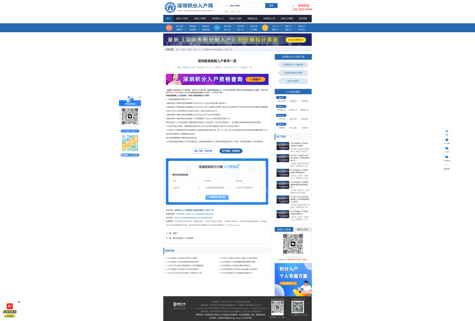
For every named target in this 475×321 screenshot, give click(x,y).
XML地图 (237, 302)
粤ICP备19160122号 (253, 305)
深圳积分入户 (218, 18)
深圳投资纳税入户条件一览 (221, 50)
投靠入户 (288, 29)
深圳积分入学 (269, 18)
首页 (168, 18)
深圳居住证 (252, 18)
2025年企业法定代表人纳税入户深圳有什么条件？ (184, 273)
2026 (233, 12)
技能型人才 (304, 110)
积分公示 (227, 29)
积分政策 (227, 26)
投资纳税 (206, 50)
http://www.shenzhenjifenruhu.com (200, 214)
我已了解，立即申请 (203, 151)
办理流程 (304, 101)
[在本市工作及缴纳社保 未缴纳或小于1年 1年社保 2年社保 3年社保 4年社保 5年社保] (248, 188)
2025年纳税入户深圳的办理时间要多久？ (236, 266)
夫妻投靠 (281, 128)
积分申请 (253, 26)
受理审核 (192, 26)
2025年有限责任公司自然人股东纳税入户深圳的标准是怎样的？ (239, 269)
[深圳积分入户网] (191, 7)
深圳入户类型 (186, 50)
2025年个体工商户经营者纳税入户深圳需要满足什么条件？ (185, 266)
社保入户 (301, 26)
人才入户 (275, 26)
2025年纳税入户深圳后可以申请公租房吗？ (183, 269)
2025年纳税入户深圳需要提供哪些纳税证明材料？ (238, 262)
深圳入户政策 (200, 18)
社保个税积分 (293, 81)
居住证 (169, 28)
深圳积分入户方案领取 (293, 65)
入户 (265, 28)
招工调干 (301, 29)
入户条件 (255, 90)
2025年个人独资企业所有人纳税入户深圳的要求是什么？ (239, 258)
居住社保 (293, 119)
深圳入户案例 (287, 18)
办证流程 (192, 29)
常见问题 (303, 18)
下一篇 (179, 238)
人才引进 (281, 119)
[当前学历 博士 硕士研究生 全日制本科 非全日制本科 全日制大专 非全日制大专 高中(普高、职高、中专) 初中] (185, 188)
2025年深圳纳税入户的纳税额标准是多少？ (237, 273)
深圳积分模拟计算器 (293, 73)
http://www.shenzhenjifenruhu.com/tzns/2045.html (194, 218)
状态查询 (205, 26)
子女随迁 (304, 128)
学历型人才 (281, 110)
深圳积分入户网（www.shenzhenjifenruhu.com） (231, 308)
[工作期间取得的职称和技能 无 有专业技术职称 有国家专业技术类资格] (217, 188)
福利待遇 (205, 29)
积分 (217, 28)
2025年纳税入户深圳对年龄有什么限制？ (182, 258)
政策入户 (281, 124)
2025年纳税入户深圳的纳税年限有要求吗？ (183, 262)
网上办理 (179, 26)
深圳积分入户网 (189, 67)
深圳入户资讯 (182, 18)
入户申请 (179, 95)
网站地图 (246, 302)
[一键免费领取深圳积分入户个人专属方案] (293, 280)
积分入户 (240, 29)
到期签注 (179, 29)
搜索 (271, 5)
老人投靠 (293, 128)
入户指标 (253, 29)
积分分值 (240, 26)
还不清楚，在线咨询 (231, 151)
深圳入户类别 (235, 18)
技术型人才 (293, 110)
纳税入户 (288, 26)
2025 (238, 12)
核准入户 (275, 29)
